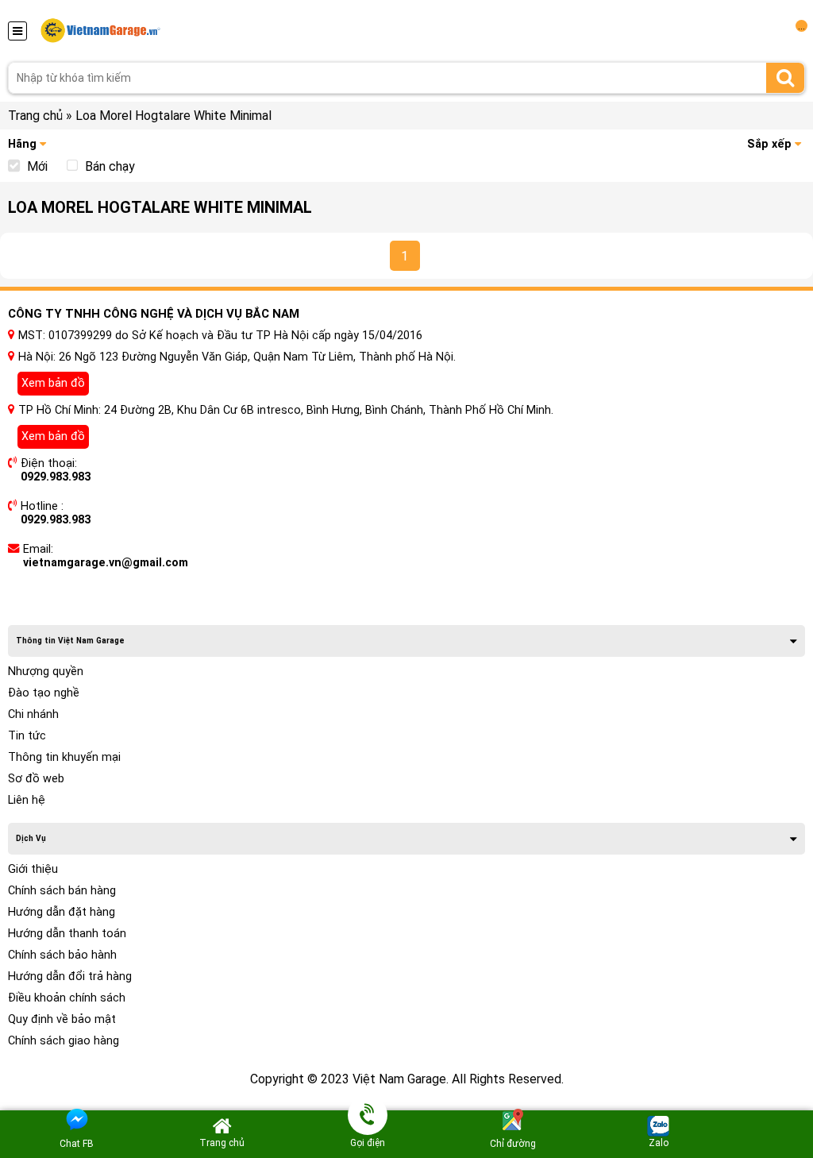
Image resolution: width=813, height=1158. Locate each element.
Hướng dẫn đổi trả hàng (70, 976)
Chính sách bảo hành (62, 955)
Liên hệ (26, 800)
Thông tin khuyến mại (64, 757)
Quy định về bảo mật (62, 1019)
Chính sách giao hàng (63, 1041)
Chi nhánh (33, 714)
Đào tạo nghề (43, 693)
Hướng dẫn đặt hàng (61, 912)
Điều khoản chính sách (66, 998)
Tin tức (27, 736)
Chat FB (77, 1143)
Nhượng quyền (45, 671)
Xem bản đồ (53, 383)
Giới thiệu (33, 869)
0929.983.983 (56, 477)
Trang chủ (35, 115)
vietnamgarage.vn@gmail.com (105, 562)
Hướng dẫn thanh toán (67, 933)
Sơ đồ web (36, 779)
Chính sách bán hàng (62, 890)
